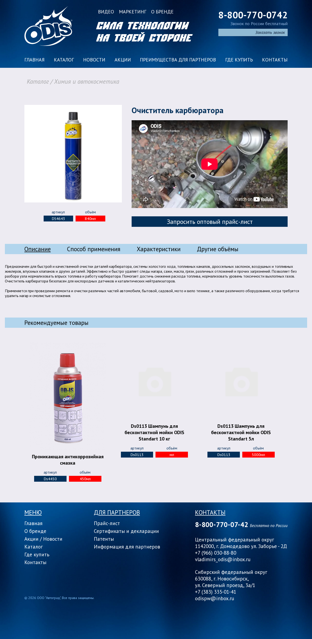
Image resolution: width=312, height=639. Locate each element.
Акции (123, 60)
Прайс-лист (107, 523)
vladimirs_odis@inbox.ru (223, 559)
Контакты (275, 60)
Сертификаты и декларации (126, 531)
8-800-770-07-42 (221, 524)
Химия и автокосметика (86, 81)
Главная (34, 60)
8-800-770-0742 (253, 15)
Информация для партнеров (127, 546)
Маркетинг (132, 12)
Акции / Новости (43, 539)
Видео (106, 12)
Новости (94, 60)
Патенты (104, 539)
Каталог (64, 60)
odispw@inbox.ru (214, 598)
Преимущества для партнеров (178, 60)
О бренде (162, 12)
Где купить (239, 60)
